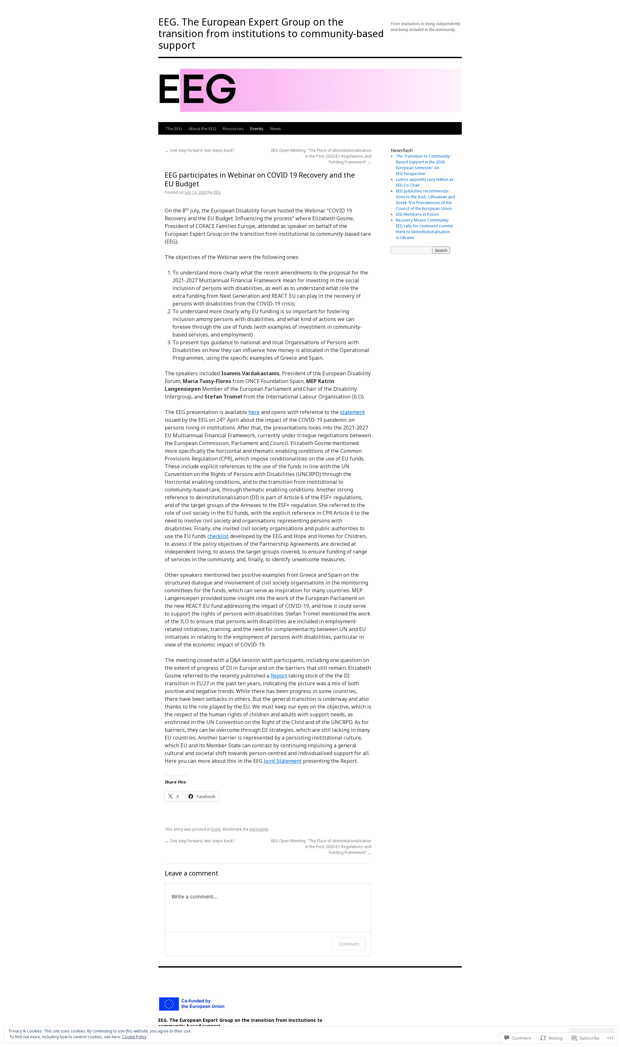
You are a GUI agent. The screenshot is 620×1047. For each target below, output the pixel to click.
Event (216, 829)
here (254, 412)
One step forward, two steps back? (199, 150)
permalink (259, 829)
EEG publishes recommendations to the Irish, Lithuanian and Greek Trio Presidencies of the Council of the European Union (425, 199)
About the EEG (202, 128)
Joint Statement (283, 760)
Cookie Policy (134, 1037)
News (275, 128)
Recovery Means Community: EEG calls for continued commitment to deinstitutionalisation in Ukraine (425, 228)
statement (352, 412)
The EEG (173, 128)
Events (257, 128)
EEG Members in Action (417, 214)
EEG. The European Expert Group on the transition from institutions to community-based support (271, 33)
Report (279, 675)
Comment (349, 944)
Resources (233, 128)
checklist (218, 536)
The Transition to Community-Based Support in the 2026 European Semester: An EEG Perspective (423, 164)
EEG (217, 192)
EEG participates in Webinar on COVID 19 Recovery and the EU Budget (260, 179)
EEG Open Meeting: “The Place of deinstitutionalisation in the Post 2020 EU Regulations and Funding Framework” (321, 156)
